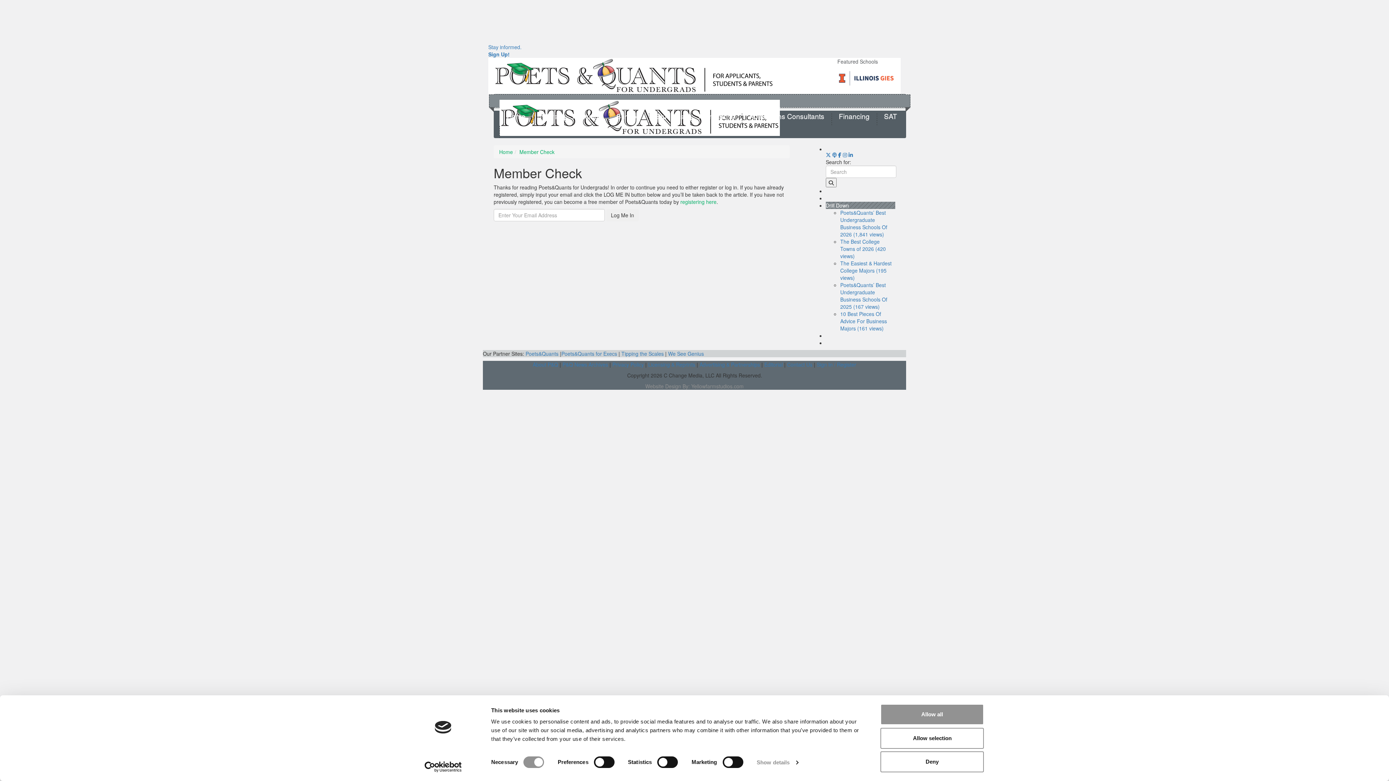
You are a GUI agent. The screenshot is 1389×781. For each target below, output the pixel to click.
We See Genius (686, 353)
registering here (698, 201)
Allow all (932, 714)
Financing (854, 116)
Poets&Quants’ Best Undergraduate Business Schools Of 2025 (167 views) (863, 295)
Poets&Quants (542, 353)
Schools (629, 116)
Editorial (773, 364)
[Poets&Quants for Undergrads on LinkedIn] (851, 154)
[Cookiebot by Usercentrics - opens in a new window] (443, 766)
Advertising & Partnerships (730, 364)
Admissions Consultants (786, 116)
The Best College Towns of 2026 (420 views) (863, 249)
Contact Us (799, 364)
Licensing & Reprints (671, 364)
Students (670, 116)
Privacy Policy (628, 364)
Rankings (587, 116)
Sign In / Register (836, 364)
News (549, 116)
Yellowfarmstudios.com (717, 386)
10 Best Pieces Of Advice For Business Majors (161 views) (863, 321)
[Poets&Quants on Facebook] (845, 154)
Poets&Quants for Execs (589, 353)
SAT (890, 116)
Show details (773, 762)
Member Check (537, 151)
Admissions (716, 116)
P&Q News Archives (585, 364)
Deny (932, 762)
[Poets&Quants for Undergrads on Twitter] (828, 154)
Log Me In (622, 215)
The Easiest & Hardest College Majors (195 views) (866, 270)
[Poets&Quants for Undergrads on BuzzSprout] (834, 154)
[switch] (604, 762)
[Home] (634, 75)
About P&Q (545, 364)
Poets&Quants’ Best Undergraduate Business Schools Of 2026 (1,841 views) (863, 223)
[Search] (831, 182)
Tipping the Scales (642, 353)
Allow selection (932, 738)
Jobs (514, 129)
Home (516, 116)
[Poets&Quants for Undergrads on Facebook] (839, 154)
